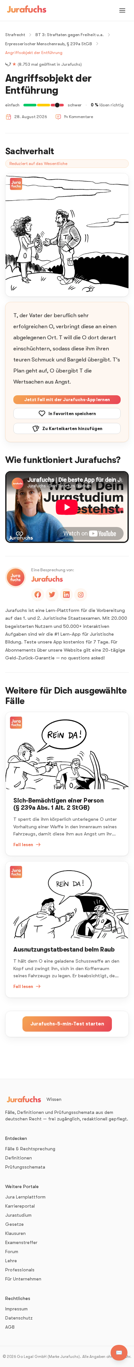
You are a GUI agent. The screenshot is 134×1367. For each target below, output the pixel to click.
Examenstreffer (21, 1242)
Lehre (11, 1260)
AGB (10, 1327)
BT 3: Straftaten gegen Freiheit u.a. (69, 34)
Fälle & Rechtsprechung (30, 1148)
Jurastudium (18, 1215)
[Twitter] (52, 594)
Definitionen (18, 1157)
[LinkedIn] (66, 594)
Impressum (16, 1308)
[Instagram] (80, 594)
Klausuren (15, 1233)
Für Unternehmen (23, 1278)
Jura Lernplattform (25, 1196)
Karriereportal (20, 1206)
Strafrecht (15, 34)
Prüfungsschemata (25, 1167)
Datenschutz (19, 1317)
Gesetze (14, 1224)
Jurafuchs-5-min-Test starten (67, 1024)
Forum (11, 1251)
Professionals (19, 1269)
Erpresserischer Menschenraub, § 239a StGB (48, 43)
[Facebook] (37, 594)
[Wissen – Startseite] (26, 10)
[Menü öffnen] (122, 10)
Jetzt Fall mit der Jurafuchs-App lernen (67, 399)
